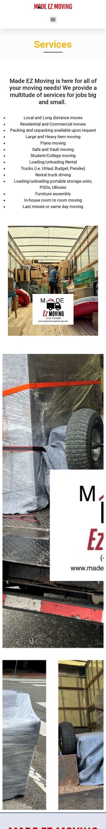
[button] (53, 20)
